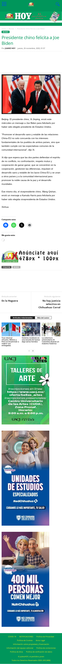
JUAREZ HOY (10, 48)
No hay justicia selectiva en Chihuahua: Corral (49, 304)
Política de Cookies (25, 640)
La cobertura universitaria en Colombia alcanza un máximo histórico (50, 341)
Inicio (4, 29)
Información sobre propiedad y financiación (31, 644)
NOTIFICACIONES (26, 636)
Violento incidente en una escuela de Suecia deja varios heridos (31, 340)
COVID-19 (12, 636)
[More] (47, 64)
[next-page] (32, 350)
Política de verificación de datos (39, 652)
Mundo (11, 29)
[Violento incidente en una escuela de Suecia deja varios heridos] (31, 329)
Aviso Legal (40, 640)
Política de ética (16, 652)
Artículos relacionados (22, 317)
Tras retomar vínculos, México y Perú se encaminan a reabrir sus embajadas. (10, 342)
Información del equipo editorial (20, 648)
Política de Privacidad (45, 636)
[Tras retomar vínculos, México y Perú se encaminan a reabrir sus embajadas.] (11, 329)
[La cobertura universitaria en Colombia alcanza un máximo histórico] (51, 329)
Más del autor (43, 317)
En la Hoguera (10, 300)
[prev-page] (29, 350)
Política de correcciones (46, 648)
